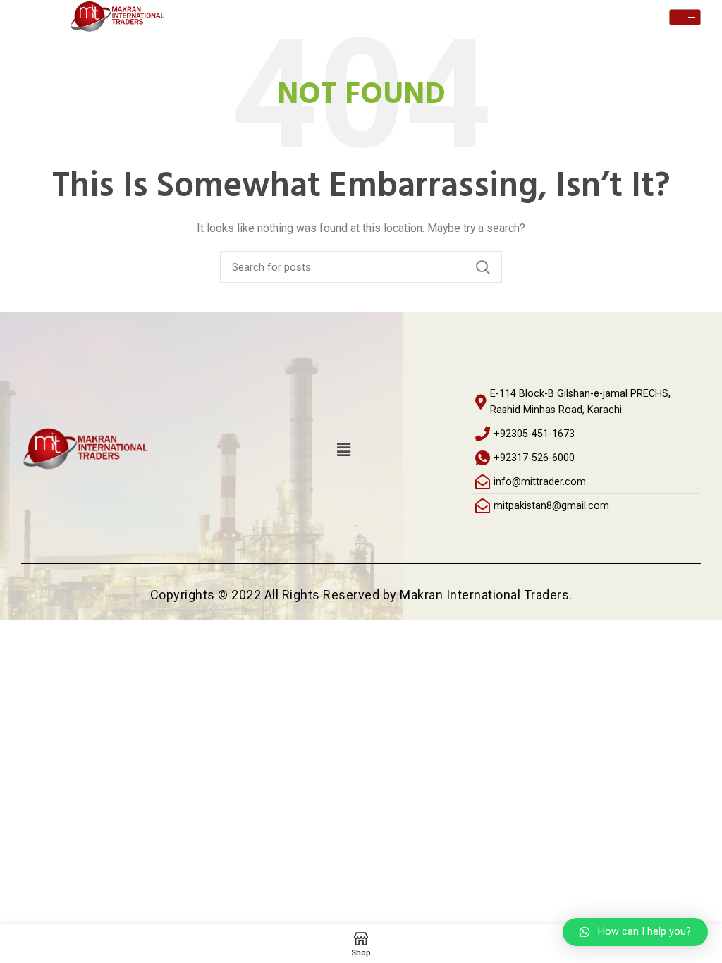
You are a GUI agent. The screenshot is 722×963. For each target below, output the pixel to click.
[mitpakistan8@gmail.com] (585, 506)
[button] (343, 449)
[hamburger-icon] (685, 17)
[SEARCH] (483, 267)
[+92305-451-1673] (585, 434)
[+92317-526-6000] (585, 458)
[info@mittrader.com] (585, 482)
